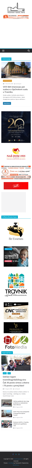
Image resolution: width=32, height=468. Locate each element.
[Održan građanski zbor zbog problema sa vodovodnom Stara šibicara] (6, 404)
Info (9, 373)
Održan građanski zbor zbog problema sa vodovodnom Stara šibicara (21, 402)
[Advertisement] (16, 35)
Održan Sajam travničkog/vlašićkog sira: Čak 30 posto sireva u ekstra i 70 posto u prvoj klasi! (16, 381)
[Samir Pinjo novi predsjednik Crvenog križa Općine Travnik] (6, 414)
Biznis (4, 373)
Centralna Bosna (7, 80)
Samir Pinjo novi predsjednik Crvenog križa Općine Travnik (21, 413)
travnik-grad (18, 83)
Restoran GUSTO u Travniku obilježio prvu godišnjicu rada (21, 423)
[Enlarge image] (28, 113)
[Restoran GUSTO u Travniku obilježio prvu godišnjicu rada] (6, 425)
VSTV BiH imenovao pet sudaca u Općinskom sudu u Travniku (15, 89)
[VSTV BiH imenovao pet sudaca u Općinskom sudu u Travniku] (16, 70)
